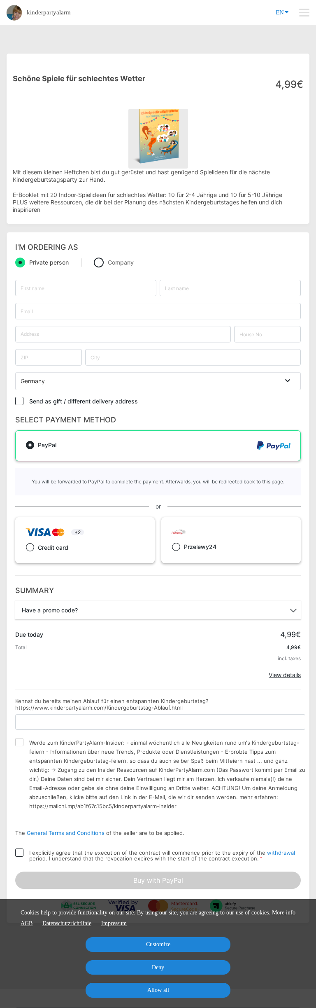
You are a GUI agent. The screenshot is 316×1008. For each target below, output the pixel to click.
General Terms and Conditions (66, 833)
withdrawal (281, 852)
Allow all (158, 990)
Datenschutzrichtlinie (66, 923)
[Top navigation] (304, 12)
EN (280, 12)
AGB (27, 923)
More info (283, 913)
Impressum (114, 923)
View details (285, 674)
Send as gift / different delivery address (83, 401)
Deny (158, 967)
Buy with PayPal (158, 880)
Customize (158, 944)
